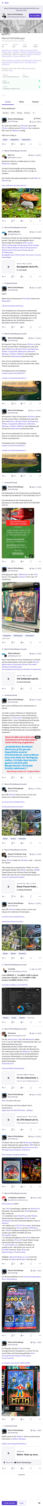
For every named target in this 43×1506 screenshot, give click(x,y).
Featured (35, 102)
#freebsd (5, 113)
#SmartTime (35, 1209)
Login (21, 1503)
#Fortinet (17, 1240)
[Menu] (4, 96)
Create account (9, 1503)
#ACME (8, 1230)
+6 (33, 113)
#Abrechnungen (7, 1252)
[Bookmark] (30, 144)
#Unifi (27, 1211)
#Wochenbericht (8, 1204)
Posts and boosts (8, 109)
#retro (13, 113)
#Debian (34, 1216)
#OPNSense (33, 1228)
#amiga (19, 113)
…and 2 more (5, 638)
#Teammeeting (19, 1252)
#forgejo (22, 1259)
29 (3, 47)
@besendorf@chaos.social (19, 1257)
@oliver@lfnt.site (11, 1245)
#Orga (24, 1250)
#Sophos (5, 1223)
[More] (40, 144)
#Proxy (26, 1218)
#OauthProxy (22, 1216)
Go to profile (35, 16)
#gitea (13, 1259)
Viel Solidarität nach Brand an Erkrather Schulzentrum (21, 669)
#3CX (8, 1209)
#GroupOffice (6, 1235)
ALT (38, 215)
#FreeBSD (5, 1250)
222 (13, 47)
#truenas (27, 113)
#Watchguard (6, 1221)
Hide (37, 190)
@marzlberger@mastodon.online (12, 41)
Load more (21, 1474)
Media (21, 102)
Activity (7, 102)
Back (6, 3)
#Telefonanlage (25, 1226)
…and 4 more (30, 1018)
